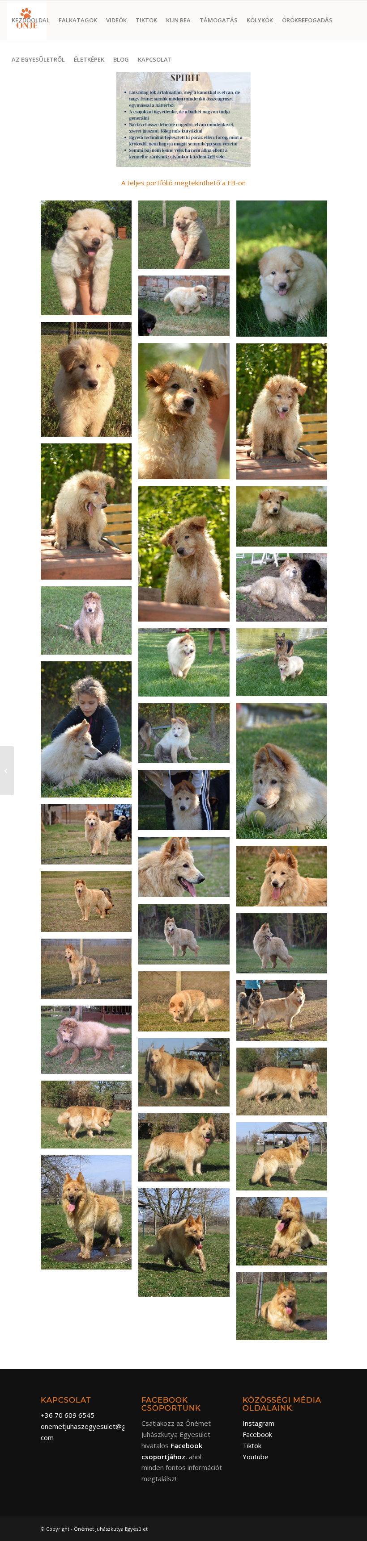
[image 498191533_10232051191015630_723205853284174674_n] (89, 1215)
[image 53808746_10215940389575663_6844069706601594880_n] (285, 879)
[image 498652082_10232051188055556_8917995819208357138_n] (285, 1309)
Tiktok (252, 1445)
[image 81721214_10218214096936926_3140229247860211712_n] (89, 972)
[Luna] (7, 770)
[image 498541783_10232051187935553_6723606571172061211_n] (285, 1234)
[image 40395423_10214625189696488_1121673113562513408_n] (187, 414)
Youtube (256, 1456)
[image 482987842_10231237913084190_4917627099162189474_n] (187, 1075)
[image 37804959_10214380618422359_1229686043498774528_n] (89, 261)
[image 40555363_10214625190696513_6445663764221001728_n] (285, 520)
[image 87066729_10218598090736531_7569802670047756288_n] (187, 1005)
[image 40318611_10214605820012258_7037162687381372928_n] (89, 382)
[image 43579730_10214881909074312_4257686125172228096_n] (187, 803)
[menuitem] (30, 20)
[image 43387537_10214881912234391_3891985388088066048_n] (89, 732)
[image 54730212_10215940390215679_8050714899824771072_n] (89, 905)
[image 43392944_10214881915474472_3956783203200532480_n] (285, 774)
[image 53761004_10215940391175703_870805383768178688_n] (187, 870)
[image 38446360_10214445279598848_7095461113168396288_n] (285, 271)
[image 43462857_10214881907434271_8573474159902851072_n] (187, 736)
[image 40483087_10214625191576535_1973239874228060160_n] (187, 557)
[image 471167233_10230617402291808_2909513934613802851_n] (89, 1043)
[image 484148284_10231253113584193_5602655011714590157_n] (89, 1118)
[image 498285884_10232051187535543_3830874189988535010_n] (187, 1246)
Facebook (257, 1434)
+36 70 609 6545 (67, 1415)
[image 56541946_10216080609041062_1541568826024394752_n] (285, 947)
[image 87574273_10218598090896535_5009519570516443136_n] (285, 1014)
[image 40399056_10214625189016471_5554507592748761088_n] (285, 414)
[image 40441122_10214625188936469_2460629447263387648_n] (89, 514)
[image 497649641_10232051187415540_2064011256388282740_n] (285, 1159)
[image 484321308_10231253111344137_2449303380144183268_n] (187, 1150)
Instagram (258, 1423)
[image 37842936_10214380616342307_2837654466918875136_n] (187, 238)
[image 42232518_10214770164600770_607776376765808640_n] (285, 665)
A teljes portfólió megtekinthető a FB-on (183, 182)
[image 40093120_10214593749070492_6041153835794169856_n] (187, 309)
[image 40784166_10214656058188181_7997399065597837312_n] (285, 590)
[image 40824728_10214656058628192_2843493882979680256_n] (89, 623)
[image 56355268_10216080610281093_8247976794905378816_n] (187, 937)
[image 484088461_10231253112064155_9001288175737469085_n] (285, 1085)
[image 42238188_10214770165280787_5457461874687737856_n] (187, 665)
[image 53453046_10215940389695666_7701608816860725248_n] (89, 838)
